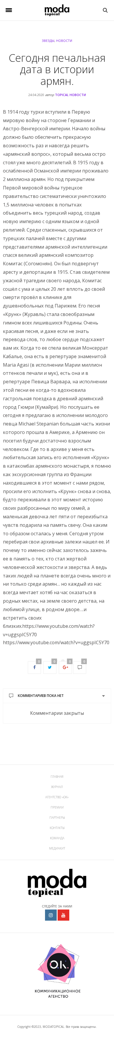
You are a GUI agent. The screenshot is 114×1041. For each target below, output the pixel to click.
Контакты (57, 828)
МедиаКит (57, 848)
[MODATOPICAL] (57, 10)
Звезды (48, 40)
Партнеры (57, 818)
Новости (64, 40)
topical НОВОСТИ (70, 95)
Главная (57, 777)
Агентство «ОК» (57, 797)
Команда (57, 838)
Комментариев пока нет (41, 695)
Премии (57, 807)
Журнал (57, 787)
